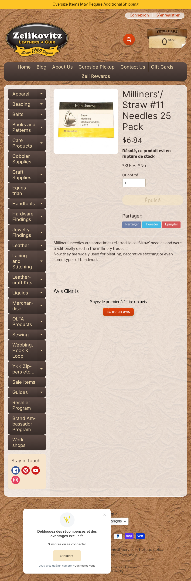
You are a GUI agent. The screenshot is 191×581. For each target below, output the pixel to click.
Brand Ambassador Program (23, 424)
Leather (29, 247)
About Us (62, 67)
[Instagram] (15, 480)
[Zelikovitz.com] (37, 39)
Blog (41, 67)
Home (24, 67)
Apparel (29, 95)
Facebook (128, 555)
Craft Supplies (29, 175)
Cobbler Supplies (21, 159)
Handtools (29, 205)
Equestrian (19, 190)
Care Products (29, 143)
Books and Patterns (29, 127)
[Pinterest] (25, 470)
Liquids (29, 294)
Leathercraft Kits (29, 280)
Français (114, 521)
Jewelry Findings (29, 232)
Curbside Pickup (96, 67)
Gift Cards (162, 67)
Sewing (29, 336)
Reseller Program (21, 405)
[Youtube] (35, 470)
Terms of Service (119, 550)
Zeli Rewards (96, 76)
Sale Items (23, 382)
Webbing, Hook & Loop (29, 350)
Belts (29, 115)
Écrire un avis (118, 312)
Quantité (130, 175)
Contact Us (132, 67)
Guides (29, 393)
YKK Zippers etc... (29, 369)
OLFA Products (29, 322)
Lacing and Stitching (29, 261)
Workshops (18, 442)
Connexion (139, 15)
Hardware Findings (29, 217)
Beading (29, 105)
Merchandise (29, 306)
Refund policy (151, 550)
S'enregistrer (168, 15)
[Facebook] (15, 470)
